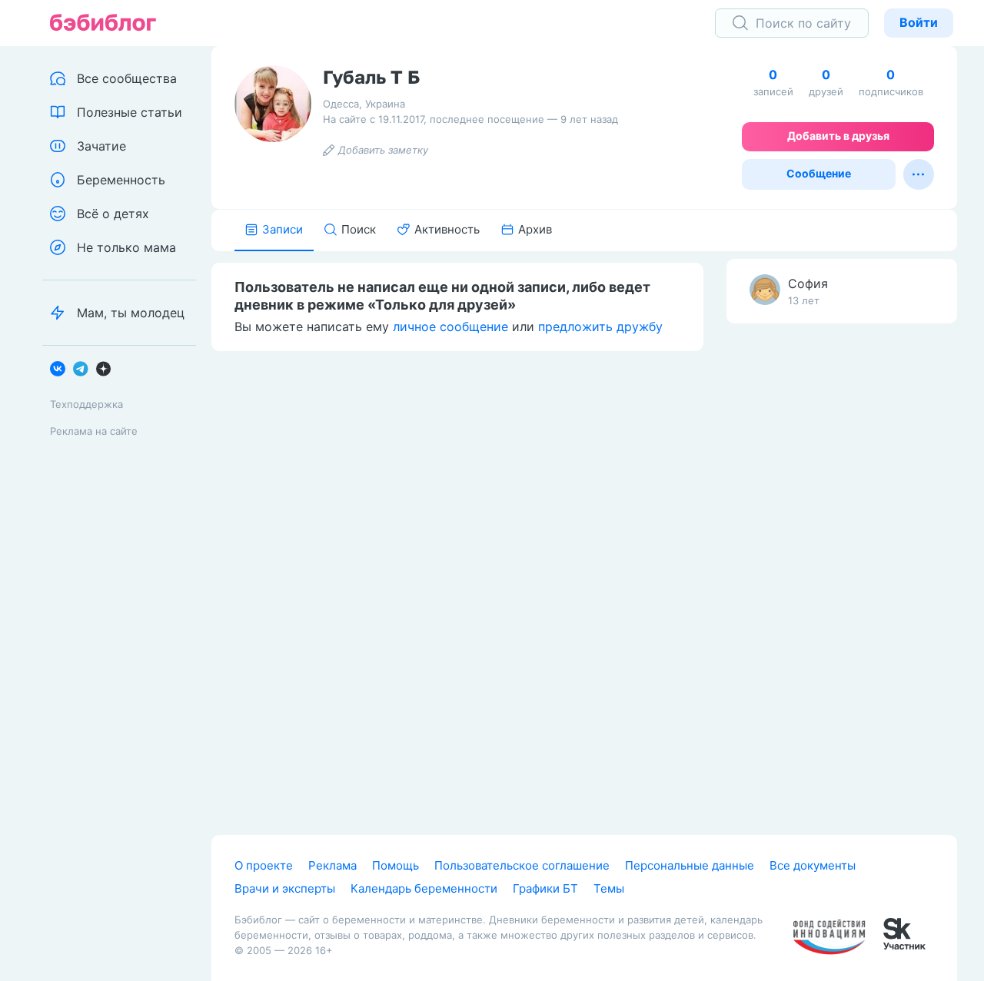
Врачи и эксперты (284, 888)
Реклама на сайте (94, 431)
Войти (918, 22)
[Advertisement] (841, 576)
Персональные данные (689, 865)
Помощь (395, 865)
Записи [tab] (282, 229)
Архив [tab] (535, 229)
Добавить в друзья (838, 135)
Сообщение (818, 173)
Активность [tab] (447, 229)
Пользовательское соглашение (522, 865)
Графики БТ (545, 888)
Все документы (813, 865)
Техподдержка (86, 404)
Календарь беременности (424, 888)
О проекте (263, 865)
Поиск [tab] (358, 229)
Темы (608, 888)
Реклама (332, 865)
